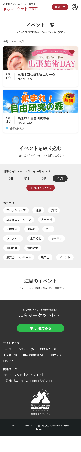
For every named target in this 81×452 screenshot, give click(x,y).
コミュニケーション (18, 220)
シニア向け (13, 238)
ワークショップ (16, 210)
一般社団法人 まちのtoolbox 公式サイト (28, 381)
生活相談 (35, 238)
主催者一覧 (10, 355)
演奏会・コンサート (18, 257)
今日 (10, 178)
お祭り (31, 229)
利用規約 (56, 355)
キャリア (56, 238)
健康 (38, 210)
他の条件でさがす (42, 187)
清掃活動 (32, 248)
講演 (54, 210)
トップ (7, 349)
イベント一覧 (25, 349)
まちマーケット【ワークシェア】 (23, 375)
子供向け (11, 229)
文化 (48, 229)
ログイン (8, 361)
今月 (60, 178)
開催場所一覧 (48, 349)
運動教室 (11, 248)
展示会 (45, 257)
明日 (27, 178)
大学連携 (46, 220)
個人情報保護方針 (34, 355)
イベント (64, 257)
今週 (43, 178)
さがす (61, 7)
